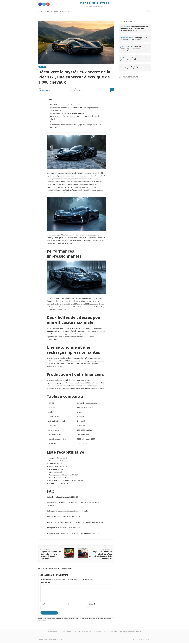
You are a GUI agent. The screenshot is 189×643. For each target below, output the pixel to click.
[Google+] (48, 4)
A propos (97, 632)
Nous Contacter (110, 632)
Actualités (48, 11)
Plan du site (66, 632)
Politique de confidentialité (131, 632)
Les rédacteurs (52, 632)
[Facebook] (40, 4)
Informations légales (82, 632)
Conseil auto (64, 11)
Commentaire (45, 582)
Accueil (40, 11)
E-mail (67, 604)
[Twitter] (44, 4)
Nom (42, 604)
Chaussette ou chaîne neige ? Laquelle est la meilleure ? (132, 49)
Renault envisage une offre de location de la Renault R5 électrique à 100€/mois (134, 29)
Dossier (56, 11)
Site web (92, 604)
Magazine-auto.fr (44, 90)
